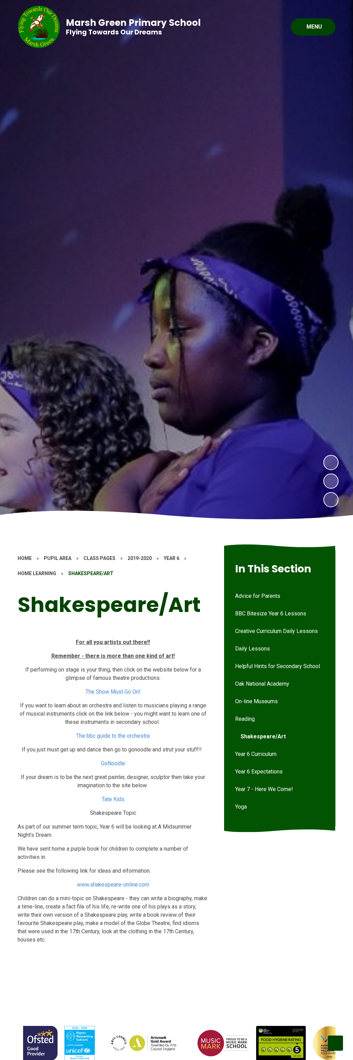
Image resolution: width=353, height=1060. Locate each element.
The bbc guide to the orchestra (113, 735)
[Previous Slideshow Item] (331, 481)
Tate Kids (113, 799)
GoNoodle (113, 763)
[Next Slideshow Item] (331, 462)
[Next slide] (335, 1043)
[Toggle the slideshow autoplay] (331, 499)
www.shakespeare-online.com (113, 884)
